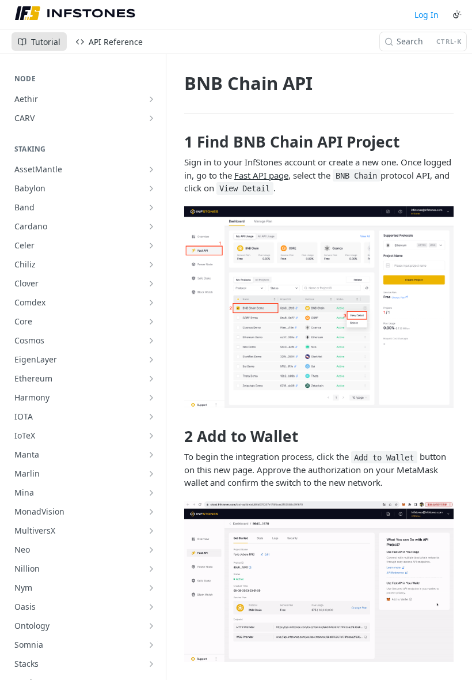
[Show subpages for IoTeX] (151, 435)
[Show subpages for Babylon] (151, 188)
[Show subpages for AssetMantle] (151, 169)
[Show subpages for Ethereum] (151, 378)
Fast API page (261, 175)
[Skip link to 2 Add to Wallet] (176, 436)
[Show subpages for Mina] (151, 492)
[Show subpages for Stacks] (151, 663)
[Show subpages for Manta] (151, 454)
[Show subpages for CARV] (151, 118)
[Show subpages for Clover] (151, 283)
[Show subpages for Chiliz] (151, 264)
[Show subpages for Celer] (151, 245)
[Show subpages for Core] (151, 321)
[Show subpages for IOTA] (151, 416)
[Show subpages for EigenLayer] (151, 359)
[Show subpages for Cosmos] (151, 340)
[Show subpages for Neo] (151, 549)
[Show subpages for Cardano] (151, 226)
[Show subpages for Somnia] (151, 644)
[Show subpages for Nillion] (151, 568)
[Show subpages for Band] (151, 207)
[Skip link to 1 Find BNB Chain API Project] (176, 142)
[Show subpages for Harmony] (151, 397)
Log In (426, 14)
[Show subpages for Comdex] (151, 302)
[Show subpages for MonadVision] (151, 511)
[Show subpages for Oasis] (151, 606)
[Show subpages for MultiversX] (151, 530)
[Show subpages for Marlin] (151, 473)
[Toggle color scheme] (457, 14)
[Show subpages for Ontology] (151, 625)
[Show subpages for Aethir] (151, 99)
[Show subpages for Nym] (151, 587)
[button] (319, 307)
